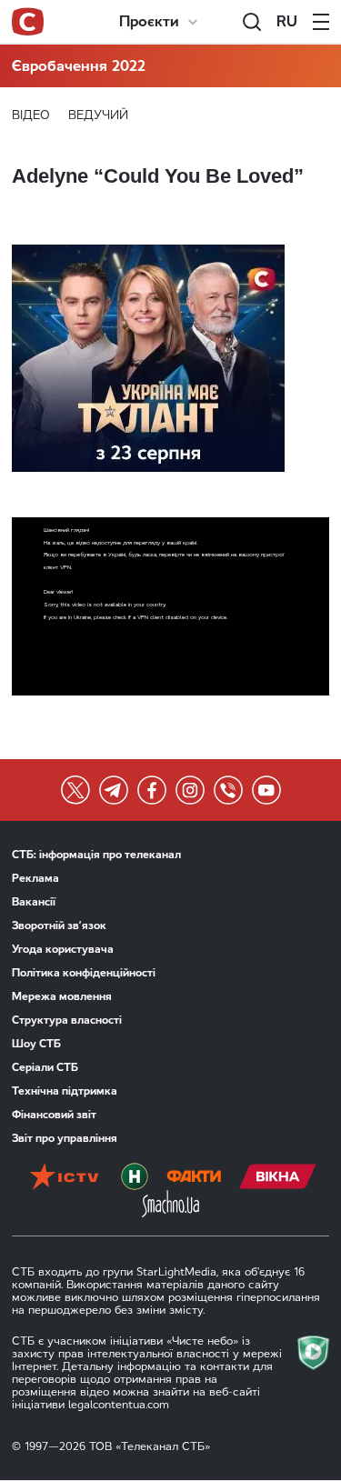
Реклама (35, 878)
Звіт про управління (64, 1138)
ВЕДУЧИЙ (98, 115)
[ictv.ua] (64, 1176)
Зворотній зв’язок (59, 925)
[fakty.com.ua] (193, 1176)
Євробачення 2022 (78, 66)
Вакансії (33, 902)
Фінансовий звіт (54, 1114)
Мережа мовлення (62, 996)
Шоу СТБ (36, 1043)
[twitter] (75, 790)
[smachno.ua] (170, 1203)
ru (286, 21)
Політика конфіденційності (83, 972)
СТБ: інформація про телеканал (96, 854)
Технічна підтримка (64, 1091)
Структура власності (67, 1020)
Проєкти (149, 21)
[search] (252, 22)
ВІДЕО (31, 115)
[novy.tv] (134, 1176)
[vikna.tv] (277, 1176)
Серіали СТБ (45, 1067)
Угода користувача (63, 949)
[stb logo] (28, 22)
